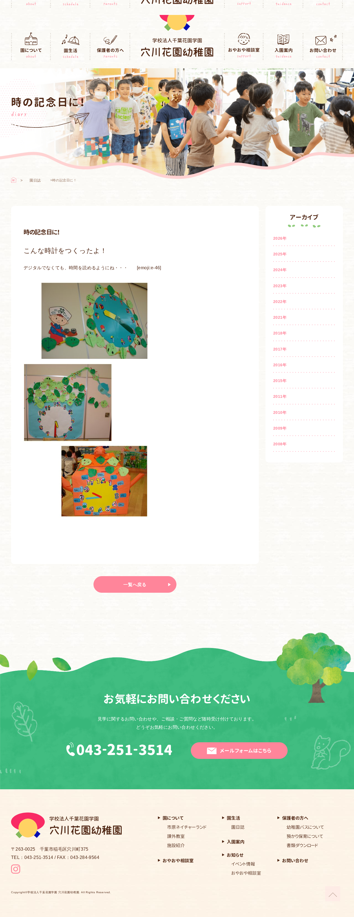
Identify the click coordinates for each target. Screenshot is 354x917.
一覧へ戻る (135, 584)
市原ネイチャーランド (187, 827)
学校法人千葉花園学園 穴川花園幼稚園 (53, 892)
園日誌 (35, 180)
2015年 (280, 380)
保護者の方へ (110, 46)
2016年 (280, 365)
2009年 (280, 428)
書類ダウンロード (302, 845)
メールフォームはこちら (246, 750)
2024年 (280, 270)
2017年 (280, 349)
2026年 (280, 238)
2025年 (280, 254)
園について (31, 46)
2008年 (280, 444)
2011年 (280, 396)
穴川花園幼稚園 (177, 47)
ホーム (14, 180)
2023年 (280, 286)
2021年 (280, 317)
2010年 (280, 412)
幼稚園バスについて (305, 827)
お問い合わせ (323, 46)
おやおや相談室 (244, 46)
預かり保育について (305, 836)
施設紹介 (176, 845)
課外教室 (176, 836)
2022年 (280, 301)
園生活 (71, 46)
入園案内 (283, 46)
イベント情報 (243, 864)
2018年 (280, 333)
